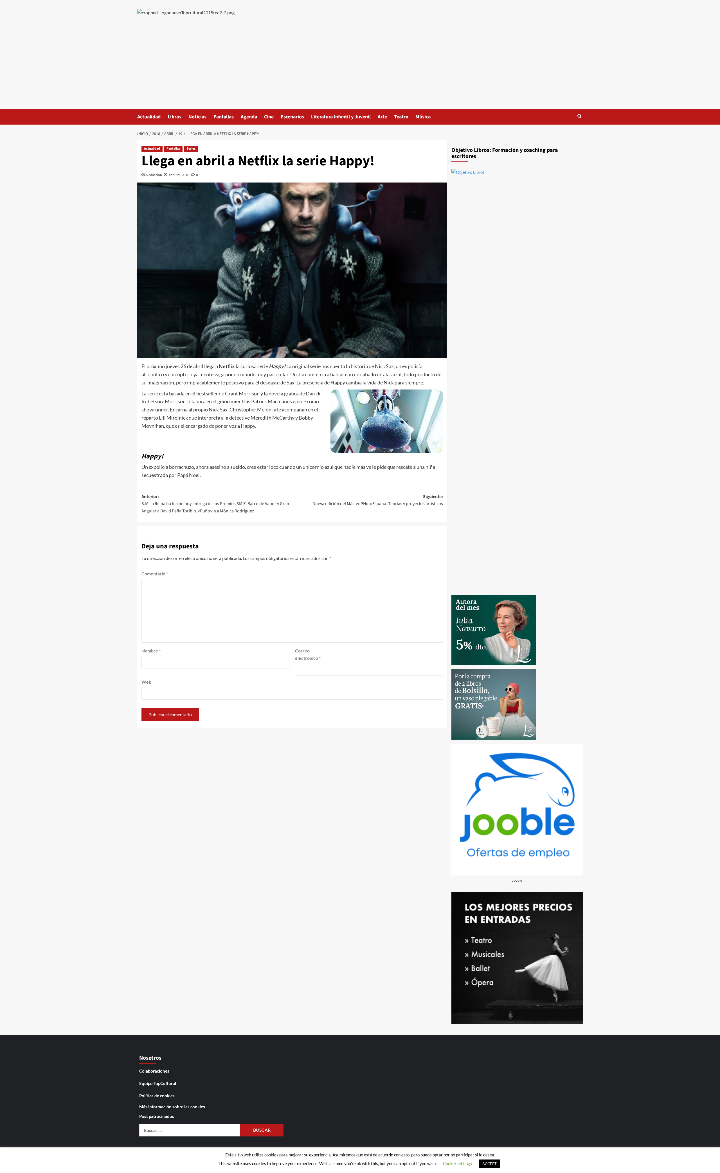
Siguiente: (377, 500)
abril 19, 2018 (179, 175)
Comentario (154, 573)
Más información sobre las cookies (172, 1106)
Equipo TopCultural (157, 1083)
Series (190, 148)
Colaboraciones (154, 1070)
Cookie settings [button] (457, 1163)
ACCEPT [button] (489, 1163)
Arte (382, 116)
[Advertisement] (360, 67)
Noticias (197, 116)
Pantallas (223, 116)
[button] (579, 116)
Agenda (249, 116)
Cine (269, 116)
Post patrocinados (156, 1116)
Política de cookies (157, 1095)
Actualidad (149, 116)
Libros (174, 116)
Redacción (154, 175)
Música (423, 116)
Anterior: (215, 504)
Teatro (401, 116)
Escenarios (292, 116)
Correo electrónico (308, 654)
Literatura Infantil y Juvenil (341, 116)
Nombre (151, 650)
